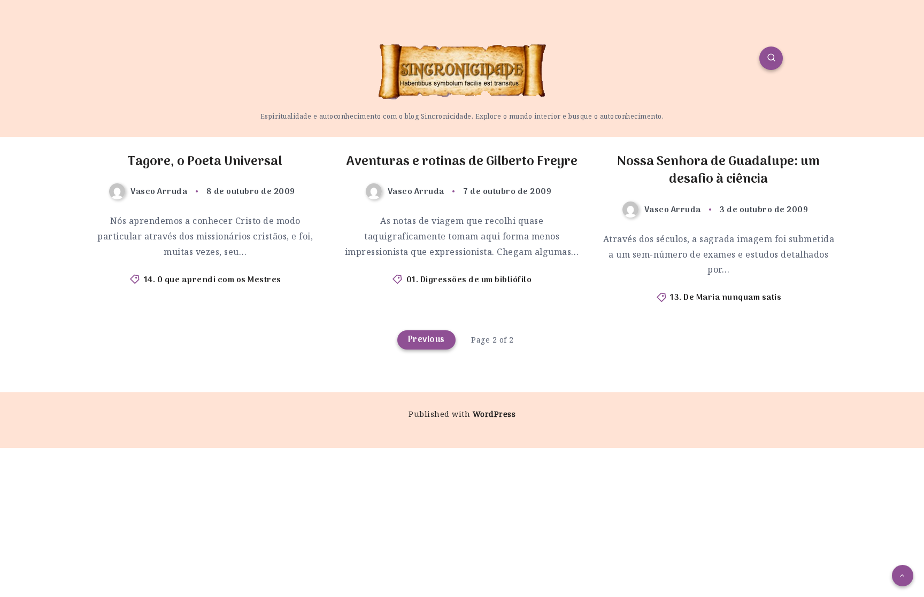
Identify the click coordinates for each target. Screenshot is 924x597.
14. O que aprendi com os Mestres (212, 280)
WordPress (494, 414)
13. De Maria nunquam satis (725, 297)
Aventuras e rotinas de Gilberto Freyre (462, 161)
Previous (426, 340)
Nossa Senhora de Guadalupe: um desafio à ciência (718, 170)
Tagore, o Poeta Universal (205, 161)
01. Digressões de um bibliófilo (469, 280)
